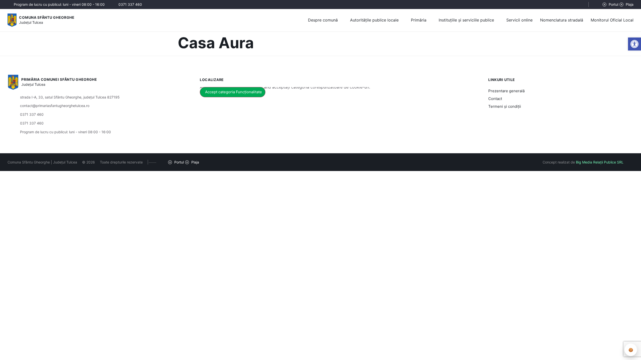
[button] (580, 5)
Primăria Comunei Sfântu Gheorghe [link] (59, 79)
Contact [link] (495, 98)
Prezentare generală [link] (506, 90)
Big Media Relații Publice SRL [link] (599, 162)
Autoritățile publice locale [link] (374, 20)
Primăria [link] (418, 20)
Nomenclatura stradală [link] (561, 20)
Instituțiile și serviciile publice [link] (466, 20)
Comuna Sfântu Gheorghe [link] (46, 17)
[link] (634, 44)
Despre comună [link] (323, 20)
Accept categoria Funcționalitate (233, 92)
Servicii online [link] (519, 20)
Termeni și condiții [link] (504, 106)
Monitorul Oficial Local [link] (612, 20)
